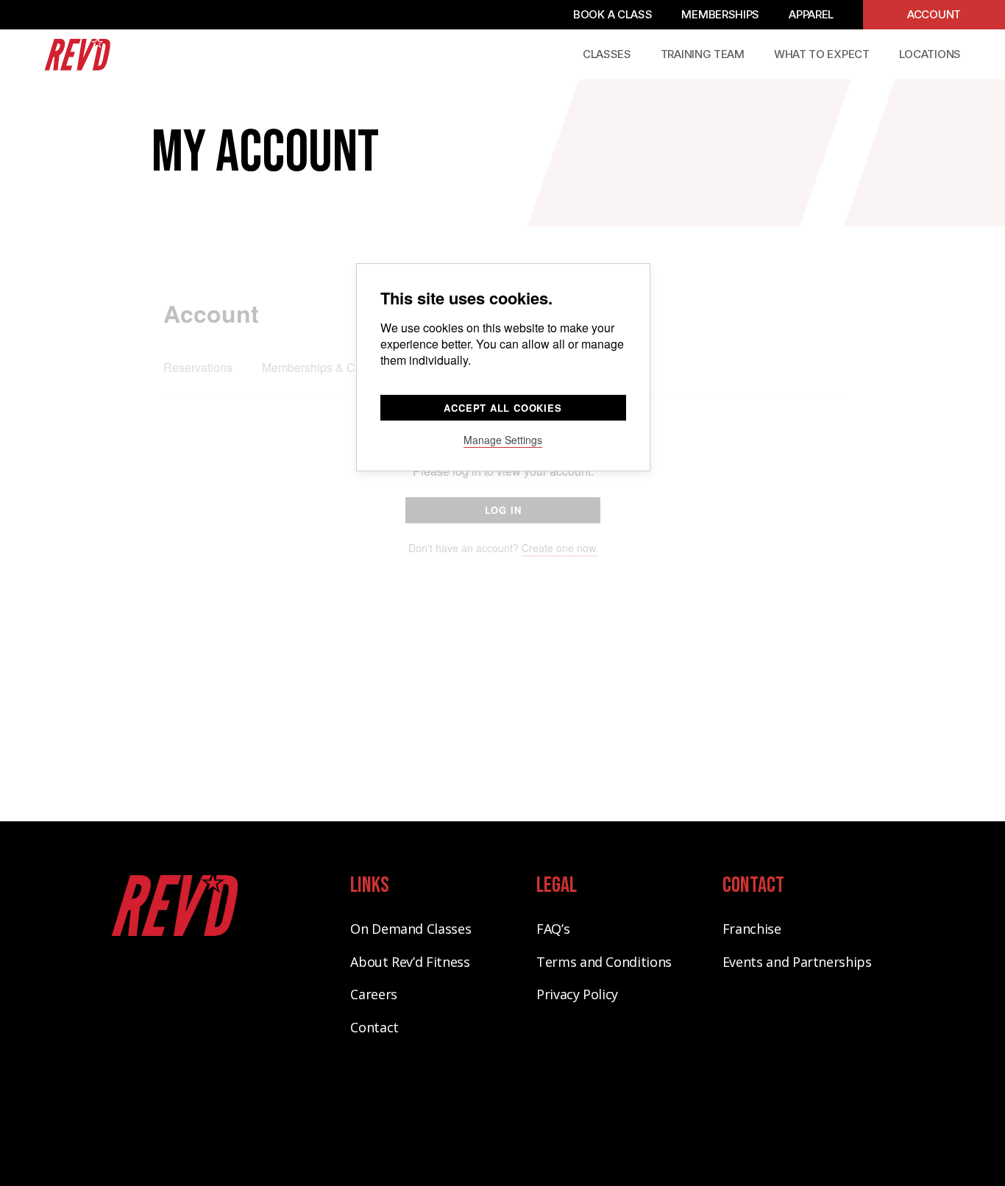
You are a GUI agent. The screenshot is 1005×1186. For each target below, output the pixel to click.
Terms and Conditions (604, 962)
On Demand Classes (410, 928)
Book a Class (612, 14)
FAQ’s (552, 928)
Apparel (811, 14)
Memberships (720, 14)
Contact (374, 1027)
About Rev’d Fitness (409, 962)
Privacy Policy (577, 994)
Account (934, 14)
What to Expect (822, 54)
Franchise (751, 928)
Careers (373, 994)
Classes (607, 54)
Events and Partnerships (797, 962)
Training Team (703, 54)
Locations (930, 54)
